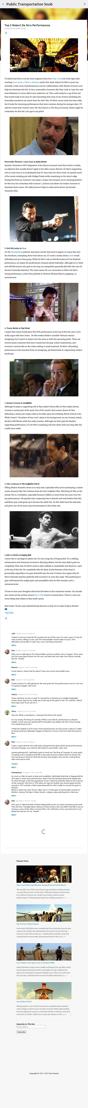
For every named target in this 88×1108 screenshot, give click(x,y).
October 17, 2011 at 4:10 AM (27, 667)
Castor (14, 694)
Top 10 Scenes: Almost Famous (27, 924)
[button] (6, 33)
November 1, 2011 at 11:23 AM (26, 801)
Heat (24, 248)
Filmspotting (17, 252)
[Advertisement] (44, 1053)
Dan (13, 650)
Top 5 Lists (39, 595)
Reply (13, 645)
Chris (13, 711)
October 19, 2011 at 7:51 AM (26, 711)
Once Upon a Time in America (26, 82)
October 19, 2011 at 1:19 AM (27, 694)
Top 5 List (57, 79)
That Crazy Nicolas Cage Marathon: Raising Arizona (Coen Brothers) (41, 885)
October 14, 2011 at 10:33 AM (25, 650)
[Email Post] (6, 610)
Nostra (14, 667)
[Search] (84, 4)
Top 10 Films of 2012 (24, 1001)
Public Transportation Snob (29, 4)
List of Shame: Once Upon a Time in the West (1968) (35, 963)
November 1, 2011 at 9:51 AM (32, 772)
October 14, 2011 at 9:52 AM (25, 633)
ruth (13, 633)
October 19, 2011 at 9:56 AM (25, 742)
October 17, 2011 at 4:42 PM (25, 680)
